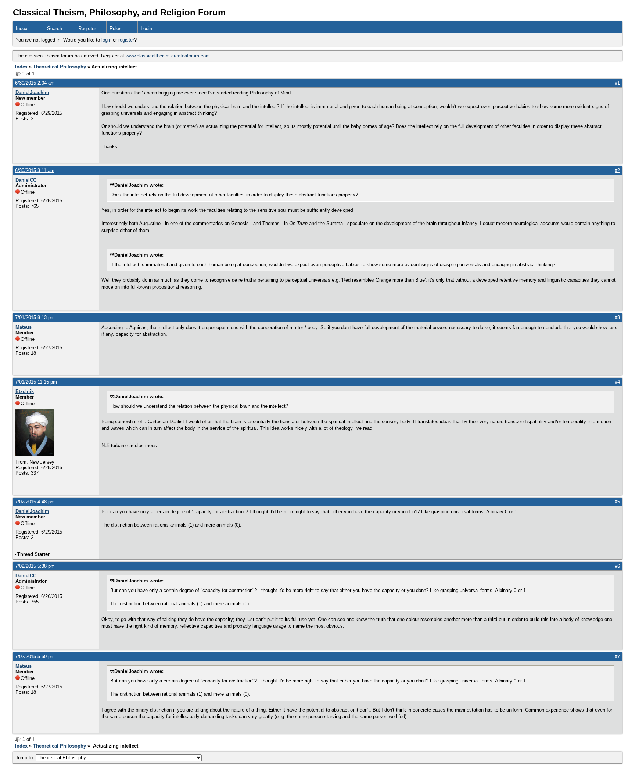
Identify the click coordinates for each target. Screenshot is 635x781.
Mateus (23, 327)
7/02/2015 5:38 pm (35, 566)
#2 (617, 170)
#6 (617, 566)
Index (22, 28)
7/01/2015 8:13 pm (35, 317)
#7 (617, 656)
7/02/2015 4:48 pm (35, 501)
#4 (617, 382)
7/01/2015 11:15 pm (36, 382)
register (126, 40)
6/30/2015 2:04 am (35, 83)
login (106, 40)
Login (146, 28)
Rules (116, 28)
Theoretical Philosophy (59, 66)
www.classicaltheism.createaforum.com (168, 55)
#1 (617, 83)
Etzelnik (24, 391)
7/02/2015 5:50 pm (35, 656)
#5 (617, 501)
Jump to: (25, 757)
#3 (617, 317)
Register (87, 28)
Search (54, 28)
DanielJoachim (32, 92)
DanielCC (25, 180)
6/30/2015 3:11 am (34, 170)
